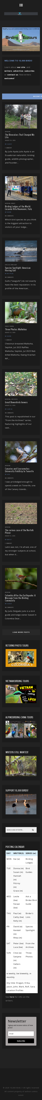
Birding (7, 132)
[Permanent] (21, 128)
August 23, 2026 (10, 332)
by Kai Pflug (9, 273)
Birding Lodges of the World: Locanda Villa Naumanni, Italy (18, 208)
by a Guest (8, 144)
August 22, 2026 (10, 405)
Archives (14, 399)
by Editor (8, 212)
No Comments (9, 216)
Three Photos (9, 326)
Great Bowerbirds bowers (16, 402)
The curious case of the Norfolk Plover (19, 532)
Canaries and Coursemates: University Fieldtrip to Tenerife (19, 470)
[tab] (21, 96)
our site (21, 67)
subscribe (29, 71)
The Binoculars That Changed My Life (19, 136)
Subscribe (21, 1041)
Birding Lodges (10, 203)
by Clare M (8, 409)
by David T (8, 540)
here (12, 997)
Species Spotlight (11, 265)
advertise (18, 71)
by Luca (7, 474)
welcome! (9, 78)
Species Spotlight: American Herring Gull (18, 269)
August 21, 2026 (10, 536)
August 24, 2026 (10, 140)
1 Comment (8, 148)
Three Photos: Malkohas (16, 329)
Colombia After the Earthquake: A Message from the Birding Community (20, 598)
